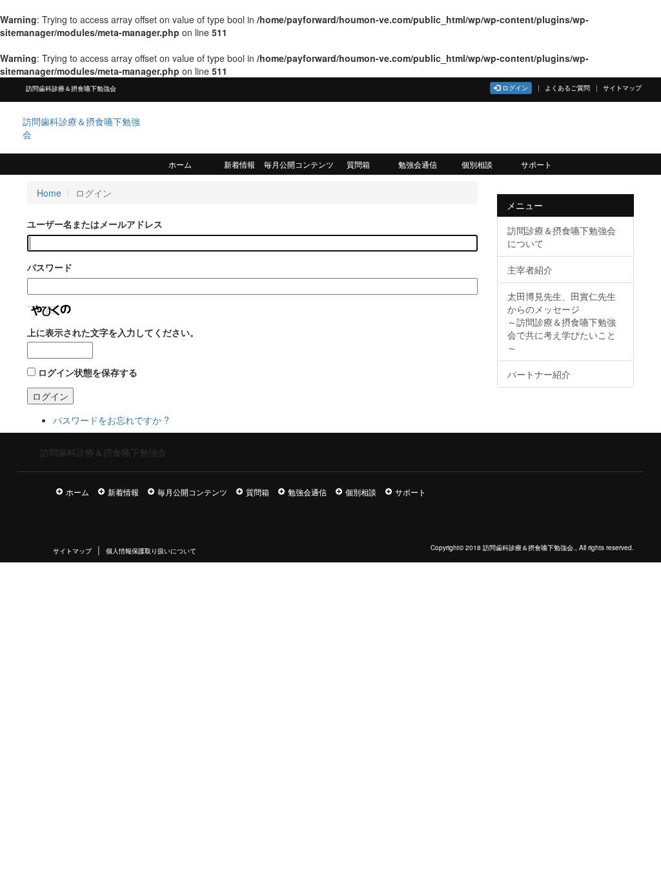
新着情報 (239, 164)
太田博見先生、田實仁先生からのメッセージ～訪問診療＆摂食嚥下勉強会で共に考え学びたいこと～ (561, 322)
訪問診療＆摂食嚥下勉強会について (561, 237)
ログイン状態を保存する (87, 372)
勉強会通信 (417, 164)
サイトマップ (622, 87)
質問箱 (358, 164)
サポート (536, 164)
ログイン (50, 396)
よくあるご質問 (567, 87)
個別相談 (477, 164)
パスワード (49, 267)
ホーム (180, 164)
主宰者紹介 (530, 269)
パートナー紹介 (539, 374)
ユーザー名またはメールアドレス (95, 223)
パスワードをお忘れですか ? (111, 419)
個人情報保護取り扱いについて (151, 550)
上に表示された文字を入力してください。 (113, 332)
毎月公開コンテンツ (299, 164)
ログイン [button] (514, 87)
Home (49, 192)
